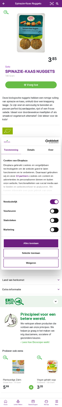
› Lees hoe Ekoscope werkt (34, 342)
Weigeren (31, 263)
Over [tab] (50, 150)
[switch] (54, 211)
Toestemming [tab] (11, 150)
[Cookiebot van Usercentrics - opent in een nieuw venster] (45, 141)
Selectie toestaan (31, 253)
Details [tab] (31, 150)
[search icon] (57, 3)
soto (7, 66)
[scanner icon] (51, 3)
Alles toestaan (31, 243)
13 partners (22, 176)
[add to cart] (31, 387)
